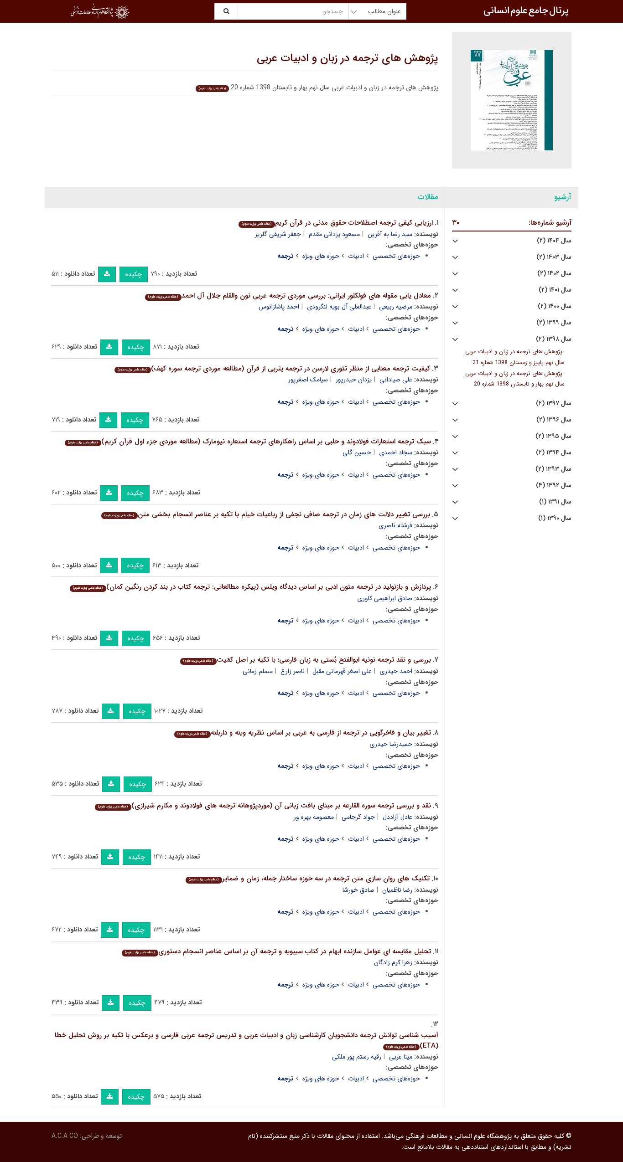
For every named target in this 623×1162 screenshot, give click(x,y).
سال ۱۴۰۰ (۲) (554, 306)
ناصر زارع (292, 671)
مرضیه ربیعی (395, 307)
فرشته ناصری (395, 525)
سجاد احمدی (395, 452)
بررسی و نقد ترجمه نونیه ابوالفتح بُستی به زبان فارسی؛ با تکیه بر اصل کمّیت (307, 659)
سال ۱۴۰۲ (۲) (554, 273)
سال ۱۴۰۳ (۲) (553, 257)
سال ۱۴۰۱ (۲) (555, 290)
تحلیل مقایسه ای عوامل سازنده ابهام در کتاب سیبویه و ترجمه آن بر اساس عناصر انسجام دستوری (278, 951)
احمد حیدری (395, 671)
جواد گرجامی (358, 817)
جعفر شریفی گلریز (278, 234)
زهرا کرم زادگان (393, 962)
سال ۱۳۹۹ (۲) (553, 323)
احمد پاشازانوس (279, 307)
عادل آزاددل (397, 817)
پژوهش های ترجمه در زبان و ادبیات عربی (347, 58)
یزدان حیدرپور (354, 380)
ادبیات (356, 256)
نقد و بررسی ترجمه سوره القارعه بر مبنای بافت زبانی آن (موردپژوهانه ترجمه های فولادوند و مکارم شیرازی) (264, 805)
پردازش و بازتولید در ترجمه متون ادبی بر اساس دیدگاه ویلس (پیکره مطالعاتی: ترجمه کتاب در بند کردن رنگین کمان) (252, 586)
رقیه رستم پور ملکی (356, 1057)
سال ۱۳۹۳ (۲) (553, 469)
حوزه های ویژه (320, 256)
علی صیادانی (395, 380)
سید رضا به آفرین (390, 234)
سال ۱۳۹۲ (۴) (553, 485)
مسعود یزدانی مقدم (334, 234)
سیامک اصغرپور (308, 380)
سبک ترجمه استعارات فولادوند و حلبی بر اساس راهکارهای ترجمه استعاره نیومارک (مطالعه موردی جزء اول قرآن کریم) (249, 441)
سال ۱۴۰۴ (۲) (554, 241)
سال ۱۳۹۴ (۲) (553, 453)
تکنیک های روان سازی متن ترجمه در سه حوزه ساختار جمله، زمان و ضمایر (309, 878)
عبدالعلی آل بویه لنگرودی (339, 307)
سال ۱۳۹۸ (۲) (553, 339)
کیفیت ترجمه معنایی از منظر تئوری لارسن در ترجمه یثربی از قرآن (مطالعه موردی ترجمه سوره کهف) (274, 368)
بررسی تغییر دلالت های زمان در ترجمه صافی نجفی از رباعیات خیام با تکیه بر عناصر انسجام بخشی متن (267, 514)
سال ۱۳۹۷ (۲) (553, 403)
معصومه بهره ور (314, 817)
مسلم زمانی (258, 671)
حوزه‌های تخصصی (396, 256)
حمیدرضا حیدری (390, 744)
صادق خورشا (358, 890)
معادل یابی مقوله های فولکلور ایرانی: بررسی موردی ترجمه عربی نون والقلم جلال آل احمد (289, 295)
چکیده (133, 274)
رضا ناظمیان (397, 890)
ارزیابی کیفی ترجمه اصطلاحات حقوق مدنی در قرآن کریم (337, 222)
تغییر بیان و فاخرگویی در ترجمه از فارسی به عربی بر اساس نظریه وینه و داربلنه (304, 732)
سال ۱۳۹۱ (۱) (555, 502)
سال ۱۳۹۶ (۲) (553, 420)
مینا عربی (400, 1057)
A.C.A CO (65, 1136)
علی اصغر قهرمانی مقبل (342, 671)
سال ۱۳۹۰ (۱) (554, 518)
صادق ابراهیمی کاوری (384, 598)
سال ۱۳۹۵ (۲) (553, 436)
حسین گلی (357, 452)
